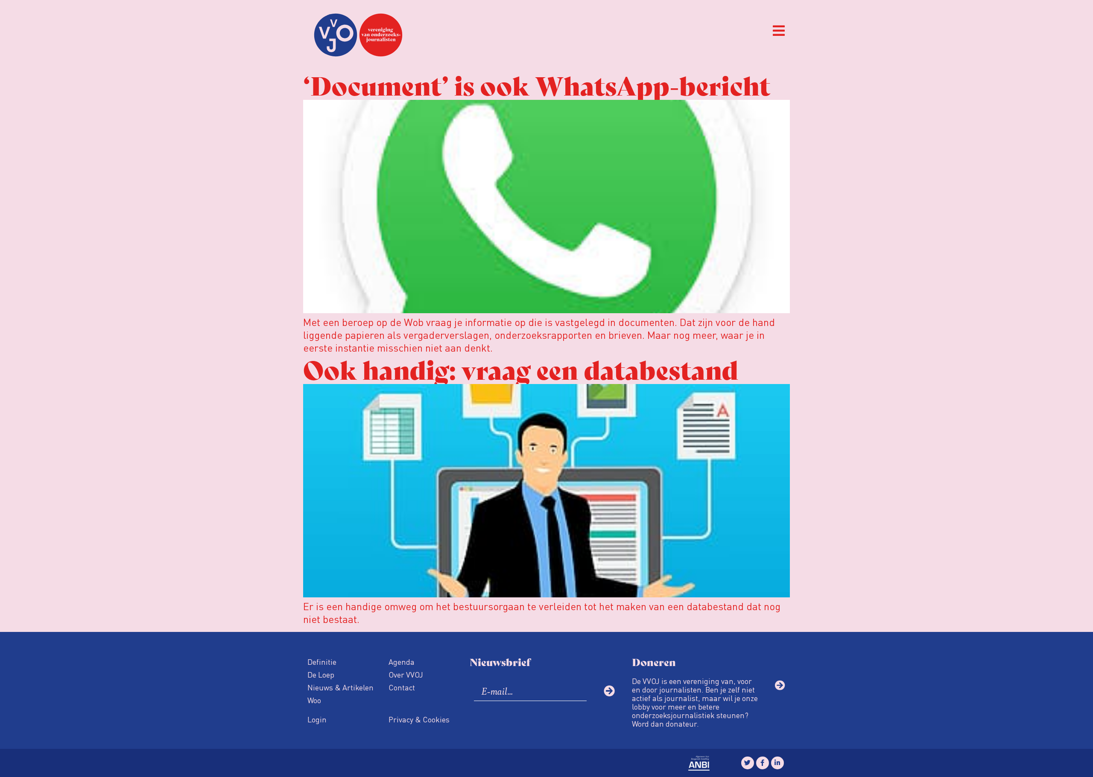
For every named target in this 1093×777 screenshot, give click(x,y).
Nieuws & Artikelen (340, 687)
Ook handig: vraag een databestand (520, 368)
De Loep (320, 674)
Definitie (321, 661)
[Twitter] (747, 763)
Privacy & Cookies (419, 719)
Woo (314, 700)
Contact (402, 687)
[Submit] (609, 690)
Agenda (402, 661)
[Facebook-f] (762, 763)
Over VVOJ (406, 674)
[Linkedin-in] (777, 763)
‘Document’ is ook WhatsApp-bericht (536, 84)
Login (317, 719)
